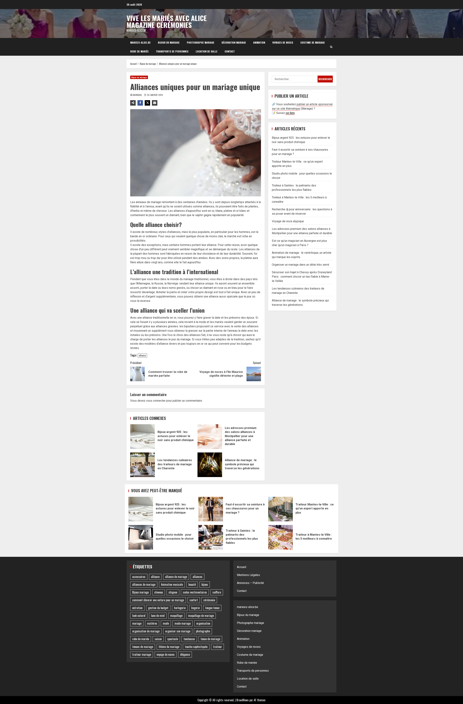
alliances (197, 577)
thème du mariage (169, 647)
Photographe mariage (200, 42)
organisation (203, 623)
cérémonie (209, 600)
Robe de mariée (139, 51)
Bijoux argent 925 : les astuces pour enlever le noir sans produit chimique (142, 436)
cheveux (158, 592)
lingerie (195, 608)
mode (166, 623)
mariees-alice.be (140, 42)
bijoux (204, 584)
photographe (203, 631)
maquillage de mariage (201, 615)
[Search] (331, 46)
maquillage (176, 615)
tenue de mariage (210, 639)
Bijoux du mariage (169, 42)
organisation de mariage (146, 631)
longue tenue (212, 608)
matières (152, 623)
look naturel (138, 615)
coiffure (217, 592)
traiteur (217, 647)
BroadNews (242, 700)
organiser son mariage (177, 631)
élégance (185, 654)
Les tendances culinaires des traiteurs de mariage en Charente (142, 464)
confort (194, 600)
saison (158, 639)
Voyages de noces (282, 42)
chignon (173, 592)
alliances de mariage (143, 584)
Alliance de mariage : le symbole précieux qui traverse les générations (209, 464)
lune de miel (158, 615)
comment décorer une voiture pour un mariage (158, 600)
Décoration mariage (234, 42)
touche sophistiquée (196, 647)
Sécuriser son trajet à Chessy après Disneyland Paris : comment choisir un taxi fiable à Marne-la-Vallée (302, 277)
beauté (192, 584)
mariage (136, 623)
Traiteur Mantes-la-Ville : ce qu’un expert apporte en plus (280, 509)
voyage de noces (166, 654)
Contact (230, 51)
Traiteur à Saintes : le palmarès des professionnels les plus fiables (210, 537)
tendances (189, 639)
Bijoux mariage (140, 592)
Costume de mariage (312, 42)
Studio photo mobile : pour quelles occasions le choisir (140, 537)
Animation (259, 42)
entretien (137, 608)
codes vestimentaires (195, 592)
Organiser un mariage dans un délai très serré (300, 264)
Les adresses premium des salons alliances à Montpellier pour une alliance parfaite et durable (209, 436)
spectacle (172, 639)
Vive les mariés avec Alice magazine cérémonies (167, 21)
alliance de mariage (176, 577)
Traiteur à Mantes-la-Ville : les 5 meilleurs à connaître (280, 537)
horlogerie (180, 608)
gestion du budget (158, 608)
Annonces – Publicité (250, 583)
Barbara (137, 94)
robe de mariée (140, 639)
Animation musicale (172, 584)
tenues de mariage (142, 647)
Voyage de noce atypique (288, 221)
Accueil (241, 567)
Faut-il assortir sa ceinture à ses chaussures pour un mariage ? (210, 509)
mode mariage (183, 623)
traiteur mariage (141, 654)
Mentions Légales (248, 575)
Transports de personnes (172, 51)
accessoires (138, 577)
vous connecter (155, 400)
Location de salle (206, 51)
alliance (142, 355)
